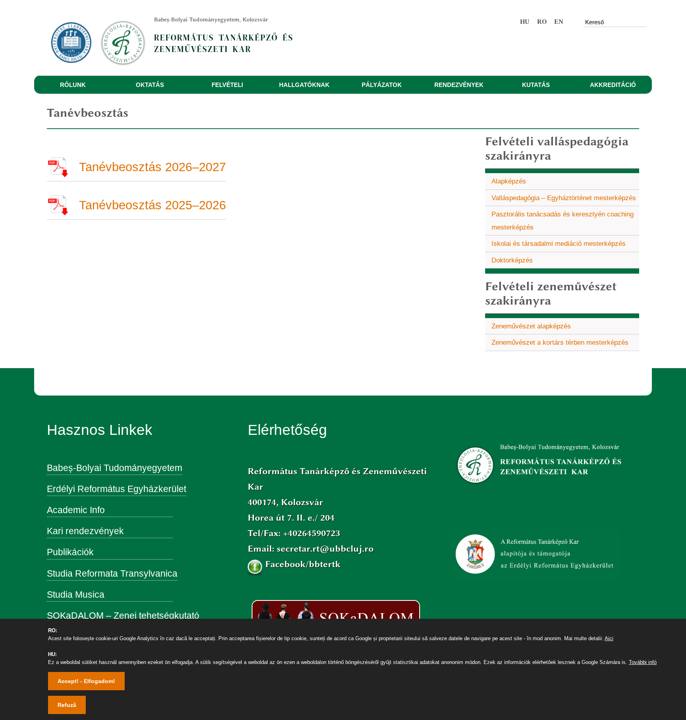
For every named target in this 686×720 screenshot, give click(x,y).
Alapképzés (508, 181)
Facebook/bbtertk (303, 564)
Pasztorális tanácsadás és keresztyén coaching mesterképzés (562, 220)
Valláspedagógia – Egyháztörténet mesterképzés (563, 198)
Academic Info (76, 510)
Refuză (67, 705)
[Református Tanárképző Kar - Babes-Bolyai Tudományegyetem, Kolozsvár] (126, 37)
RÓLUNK (73, 84)
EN (558, 21)
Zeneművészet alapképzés (531, 326)
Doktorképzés (512, 260)
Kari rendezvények (85, 531)
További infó (643, 662)
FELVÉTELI (227, 84)
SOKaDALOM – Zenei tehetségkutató (123, 615)
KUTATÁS (536, 84)
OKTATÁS (150, 84)
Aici (609, 638)
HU (525, 21)
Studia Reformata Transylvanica (112, 573)
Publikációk (70, 552)
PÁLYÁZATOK (382, 84)
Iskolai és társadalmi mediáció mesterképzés (558, 243)
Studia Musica (75, 594)
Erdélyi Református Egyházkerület (116, 489)
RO (542, 21)
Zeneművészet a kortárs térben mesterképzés (559, 342)
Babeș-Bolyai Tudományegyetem (114, 468)
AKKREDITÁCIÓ (613, 84)
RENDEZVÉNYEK (459, 84)
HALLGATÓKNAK (304, 84)
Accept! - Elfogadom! (86, 681)
